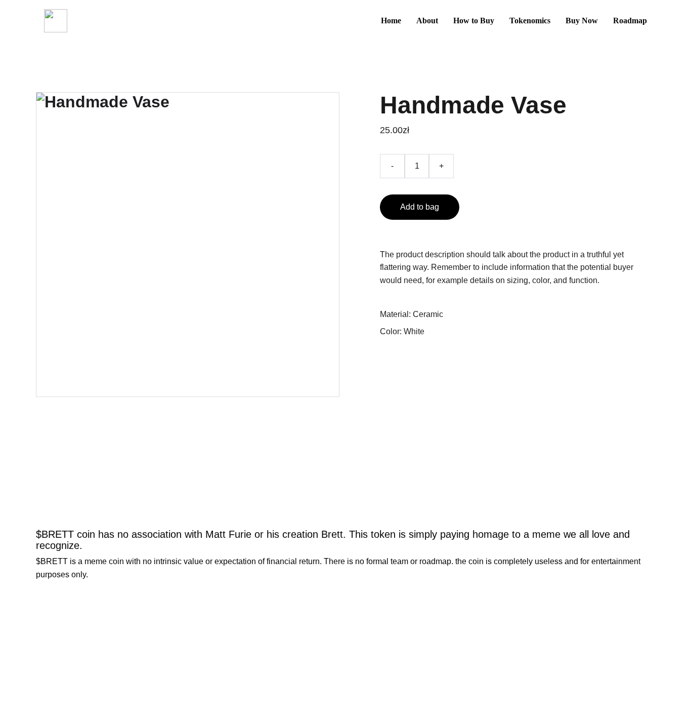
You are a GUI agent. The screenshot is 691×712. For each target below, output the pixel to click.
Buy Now (582, 20)
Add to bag (419, 207)
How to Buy (473, 20)
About (427, 20)
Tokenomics (529, 20)
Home (391, 20)
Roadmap (630, 20)
